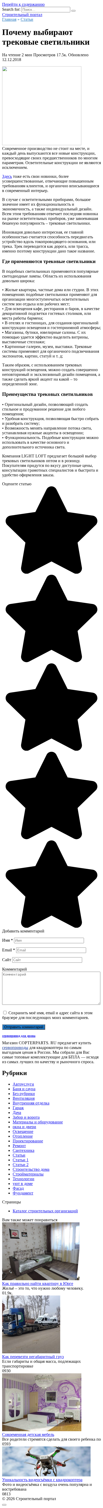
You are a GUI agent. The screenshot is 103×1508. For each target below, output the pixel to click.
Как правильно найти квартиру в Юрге (37, 1283)
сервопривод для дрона (18, 1036)
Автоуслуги (23, 1084)
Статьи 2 (21, 1164)
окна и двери (24, 1126)
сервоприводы (15, 1047)
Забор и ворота (26, 1117)
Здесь (7, 176)
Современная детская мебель (28, 1434)
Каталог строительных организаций (45, 1211)
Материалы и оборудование (38, 1122)
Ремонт (19, 1145)
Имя (7, 940)
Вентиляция (24, 1098)
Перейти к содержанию (23, 4)
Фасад (18, 1188)
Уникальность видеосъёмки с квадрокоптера (42, 1479)
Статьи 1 (21, 1160)
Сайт (6, 959)
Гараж (18, 1108)
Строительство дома (31, 1169)
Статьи (19, 1155)
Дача (17, 1112)
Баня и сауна (24, 1089)
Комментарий (14, 969)
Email (8, 950)
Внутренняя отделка (31, 1103)
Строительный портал (22, 14)
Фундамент (23, 1193)
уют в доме (23, 1183)
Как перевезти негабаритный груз (33, 1356)
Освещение (23, 1131)
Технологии (23, 1179)
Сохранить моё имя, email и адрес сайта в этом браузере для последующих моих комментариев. (47, 1015)
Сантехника (23, 1150)
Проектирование (28, 1141)
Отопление (23, 1136)
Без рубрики (24, 1093)
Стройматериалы (28, 1174)
